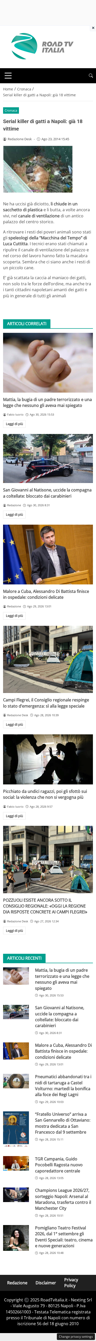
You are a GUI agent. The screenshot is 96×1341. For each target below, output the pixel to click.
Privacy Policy (71, 1282)
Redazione (17, 1282)
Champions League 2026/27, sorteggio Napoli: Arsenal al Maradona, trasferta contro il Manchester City (63, 1199)
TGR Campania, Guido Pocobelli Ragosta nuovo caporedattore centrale (59, 1165)
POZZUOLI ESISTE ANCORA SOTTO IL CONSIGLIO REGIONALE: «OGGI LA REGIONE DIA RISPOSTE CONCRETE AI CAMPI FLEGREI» (45, 906)
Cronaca (11, 110)
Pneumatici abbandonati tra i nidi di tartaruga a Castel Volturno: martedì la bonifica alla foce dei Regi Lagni (63, 1085)
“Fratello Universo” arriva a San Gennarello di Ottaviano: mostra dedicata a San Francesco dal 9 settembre (62, 1123)
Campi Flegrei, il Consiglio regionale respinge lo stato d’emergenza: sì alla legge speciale (46, 703)
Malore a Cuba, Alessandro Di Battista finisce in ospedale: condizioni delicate (46, 594)
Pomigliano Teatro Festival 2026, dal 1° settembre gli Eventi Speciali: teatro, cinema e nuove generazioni (64, 1237)
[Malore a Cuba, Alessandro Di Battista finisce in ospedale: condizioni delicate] (48, 554)
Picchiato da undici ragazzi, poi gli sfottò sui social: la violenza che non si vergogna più (45, 794)
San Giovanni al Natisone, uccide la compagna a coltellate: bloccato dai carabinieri (47, 493)
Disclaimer (46, 1282)
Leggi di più (14, 423)
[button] (91, 76)
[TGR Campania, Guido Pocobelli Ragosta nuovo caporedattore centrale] (16, 1163)
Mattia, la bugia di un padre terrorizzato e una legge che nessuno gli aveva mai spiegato (47, 402)
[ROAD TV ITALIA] (41, 46)
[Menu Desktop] (8, 75)
